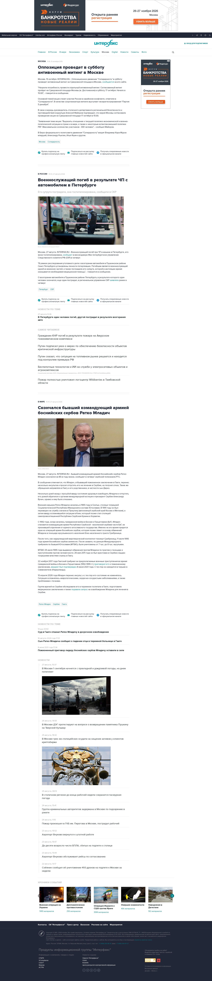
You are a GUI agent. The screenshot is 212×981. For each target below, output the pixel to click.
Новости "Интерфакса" (90, 958)
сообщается (108, 82)
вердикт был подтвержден (64, 567)
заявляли (114, 280)
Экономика (74, 52)
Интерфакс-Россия (54, 35)
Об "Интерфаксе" (26, 35)
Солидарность (54, 142)
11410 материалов (46, 911)
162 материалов (155, 911)
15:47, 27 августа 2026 (54, 402)
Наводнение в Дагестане (155, 906)
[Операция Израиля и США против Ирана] (106, 903)
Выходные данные (151, 968)
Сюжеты (135, 52)
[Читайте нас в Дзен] (84, 970)
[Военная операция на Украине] (51, 902)
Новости (124, 52)
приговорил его (101, 564)
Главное (42, 52)
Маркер (41, 965)
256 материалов (73, 911)
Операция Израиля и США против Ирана (104, 907)
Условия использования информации (158, 966)
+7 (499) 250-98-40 (105, 944)
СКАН (84, 960)
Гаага (64, 604)
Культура (95, 52)
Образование (103, 35)
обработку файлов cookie (143, 940)
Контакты (42, 924)
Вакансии (84, 924)
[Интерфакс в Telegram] (87, 970)
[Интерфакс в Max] (98, 970)
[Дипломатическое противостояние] (79, 902)
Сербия (56, 604)
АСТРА (41, 967)
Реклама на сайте (99, 924)
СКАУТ (41, 963)
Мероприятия (116, 35)
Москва (105, 52)
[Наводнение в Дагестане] (160, 902)
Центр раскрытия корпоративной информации (98, 965)
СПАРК (41, 958)
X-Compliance (43, 960)
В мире (63, 52)
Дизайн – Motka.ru (151, 971)
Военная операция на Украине (50, 906)
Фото (144, 52)
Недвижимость (89, 35)
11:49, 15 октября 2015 (55, 61)
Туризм (78, 35)
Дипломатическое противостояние (76, 906)
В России (52, 52)
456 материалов (128, 909)
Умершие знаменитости (132, 905)
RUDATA (85, 963)
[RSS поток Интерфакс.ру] (95, 970)
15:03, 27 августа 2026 (57, 174)
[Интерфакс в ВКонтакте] (91, 970)
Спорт (85, 52)
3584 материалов (101, 912)
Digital (115, 52)
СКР (52, 289)
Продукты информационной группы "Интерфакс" (75, 950)
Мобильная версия (9, 35)
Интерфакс (106, 43)
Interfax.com (40, 35)
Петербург (43, 289)
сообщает (67, 255)
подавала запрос (79, 589)
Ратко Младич (45, 604)
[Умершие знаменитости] (133, 902)
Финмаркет (68, 35)
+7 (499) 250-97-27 (122, 944)
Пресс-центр (73, 924)
